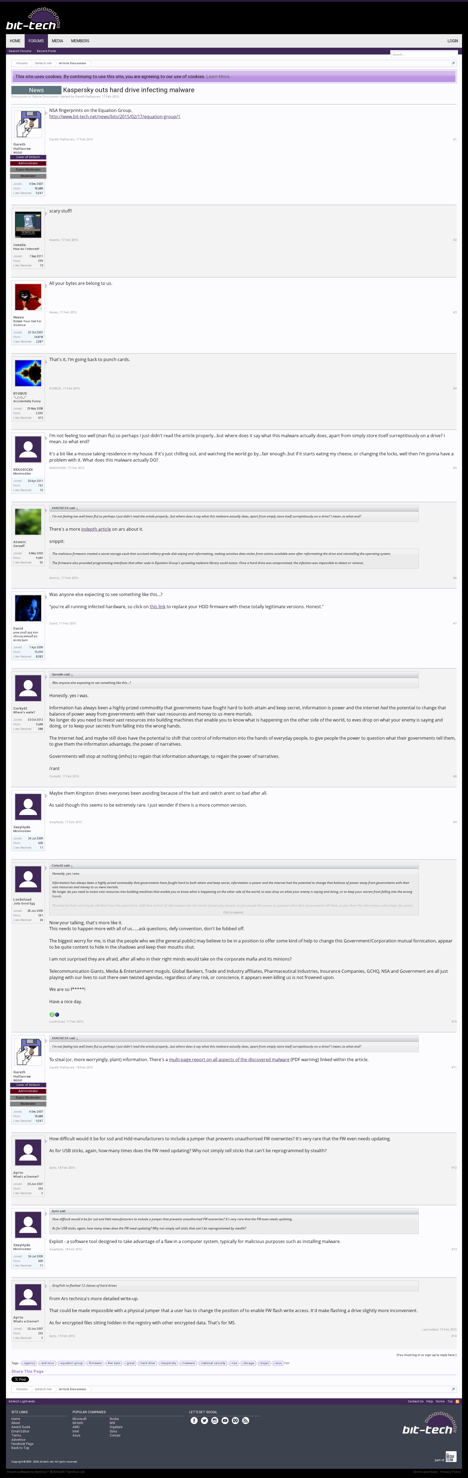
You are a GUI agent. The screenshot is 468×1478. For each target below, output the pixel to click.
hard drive (148, 1363)
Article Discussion (45, 96)
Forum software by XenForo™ (46, 1472)
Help (429, 1401)
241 (40, 915)
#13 (454, 1249)
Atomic (19, 542)
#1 (455, 139)
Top (450, 1401)
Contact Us (416, 1401)
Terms (16, 1435)
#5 (455, 468)
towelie (19, 245)
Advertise (18, 1440)
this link (157, 607)
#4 (455, 388)
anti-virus (47, 1363)
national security (213, 1363)
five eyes (114, 1363)
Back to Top (20, 1448)
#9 (455, 822)
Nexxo (18, 317)
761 (40, 485)
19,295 (38, 652)
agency (29, 1363)
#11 (454, 1067)
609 (40, 843)
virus (278, 1363)
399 (40, 260)
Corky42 (20, 708)
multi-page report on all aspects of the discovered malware (229, 1059)
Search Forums (20, 51)
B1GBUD (20, 393)
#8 (455, 776)
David (18, 628)
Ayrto (18, 1173)
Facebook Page (22, 1444)
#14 (454, 1336)
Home (15, 41)
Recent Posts (46, 51)
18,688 (38, 188)
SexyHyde (21, 827)
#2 (455, 240)
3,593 (39, 413)
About (15, 1423)
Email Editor (20, 1431)
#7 (455, 623)
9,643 (39, 557)
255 (40, 1188)
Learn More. (218, 76)
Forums (36, 41)
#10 (454, 1021)
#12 (454, 1168)
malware (188, 1363)
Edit (286, 1363)
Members (80, 41)
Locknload (22, 899)
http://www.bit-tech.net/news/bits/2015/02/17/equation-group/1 (114, 117)
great (130, 1363)
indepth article (96, 529)
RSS (457, 1401)
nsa (234, 1363)
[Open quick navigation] (453, 63)
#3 (455, 312)
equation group (71, 1363)
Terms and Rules (425, 1472)
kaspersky (168, 1363)
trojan (265, 1363)
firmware (95, 1363)
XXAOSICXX (23, 470)
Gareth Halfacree (87, 96)
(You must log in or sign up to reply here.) (426, 1355)
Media (57, 41)
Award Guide (20, 1427)
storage (248, 1363)
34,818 (38, 337)
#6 (455, 578)
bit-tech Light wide (22, 1401)
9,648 (39, 724)
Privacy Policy (450, 1472)
